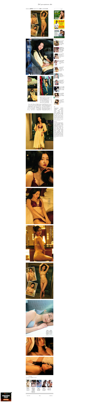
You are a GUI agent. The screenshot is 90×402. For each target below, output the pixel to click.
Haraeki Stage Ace (55, 120)
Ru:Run (58, 120)
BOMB (62, 130)
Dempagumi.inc (59, 112)
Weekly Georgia (56, 136)
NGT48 (62, 110)
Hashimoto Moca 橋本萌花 (30, 377)
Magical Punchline (58, 113)
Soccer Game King (61, 135)
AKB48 (61, 108)
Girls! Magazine (57, 135)
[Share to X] (30, 376)
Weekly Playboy (60, 123)
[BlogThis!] (29, 376)
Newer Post (28, 395)
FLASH (55, 123)
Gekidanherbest (61, 119)
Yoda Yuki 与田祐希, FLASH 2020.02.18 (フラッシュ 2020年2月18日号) (61, 101)
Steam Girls (59, 117)
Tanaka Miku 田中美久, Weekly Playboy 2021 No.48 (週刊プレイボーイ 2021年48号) (61, 82)
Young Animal (58, 129)
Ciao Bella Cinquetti (57, 119)
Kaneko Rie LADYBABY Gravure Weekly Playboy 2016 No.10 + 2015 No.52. (61, 75)
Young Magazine (57, 124)
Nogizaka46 (56, 108)
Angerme (62, 112)
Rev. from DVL (56, 114)
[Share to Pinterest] (31, 376)
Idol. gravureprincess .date (45, 4)
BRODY (58, 132)
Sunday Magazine (60, 136)
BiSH (54, 119)
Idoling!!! (62, 113)
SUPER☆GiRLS (57, 111)
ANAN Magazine (56, 133)
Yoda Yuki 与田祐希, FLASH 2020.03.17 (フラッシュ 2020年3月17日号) (61, 55)
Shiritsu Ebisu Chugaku (57, 116)
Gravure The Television (60, 134)
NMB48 (55, 109)
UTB (62, 127)
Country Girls (59, 115)
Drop (56, 117)
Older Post (50, 395)
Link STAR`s (61, 114)
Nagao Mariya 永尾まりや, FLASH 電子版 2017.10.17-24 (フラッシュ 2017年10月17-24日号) (61, 88)
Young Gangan (58, 127)
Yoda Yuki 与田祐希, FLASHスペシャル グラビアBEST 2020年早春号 (61, 95)
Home (40, 395)
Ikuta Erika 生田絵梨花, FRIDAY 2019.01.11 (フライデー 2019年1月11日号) (61, 62)
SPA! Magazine (35, 377)
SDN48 (59, 120)
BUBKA (59, 130)
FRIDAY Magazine (59, 125)
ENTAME (55, 126)
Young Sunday (55, 134)
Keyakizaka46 (61, 109)
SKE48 (59, 110)
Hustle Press (61, 132)
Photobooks (55, 132)
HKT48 (55, 110)
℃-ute (57, 115)
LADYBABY (55, 115)
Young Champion (56, 128)
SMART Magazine (61, 133)
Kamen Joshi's (61, 117)
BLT (62, 125)
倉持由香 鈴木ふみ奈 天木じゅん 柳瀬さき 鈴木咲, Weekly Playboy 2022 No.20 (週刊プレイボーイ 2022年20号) (61, 49)
